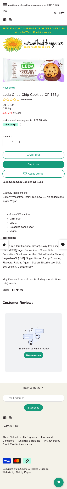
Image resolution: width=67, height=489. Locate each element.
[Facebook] (4, 20)
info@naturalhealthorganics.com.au (27, 5)
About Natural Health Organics (20, 437)
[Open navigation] (5, 4)
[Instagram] (10, 20)
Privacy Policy (52, 440)
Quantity (7, 136)
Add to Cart (33, 155)
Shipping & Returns (29, 440)
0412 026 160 (11, 426)
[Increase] (19, 142)
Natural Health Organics (35, 469)
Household (9, 87)
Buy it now (33, 164)
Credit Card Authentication (17, 444)
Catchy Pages (23, 472)
